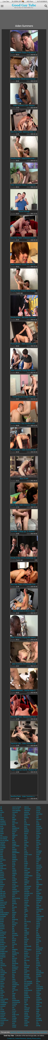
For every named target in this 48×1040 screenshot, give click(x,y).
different (14, 835)
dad (13, 817)
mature (26, 877)
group (14, 972)
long (25, 856)
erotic (14, 884)
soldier (38, 860)
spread (38, 875)
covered (2, 1013)
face (13, 896)
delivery (14, 830)
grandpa (15, 969)
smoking (39, 851)
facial (14, 900)
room (25, 1023)
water (38, 1004)
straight (38, 893)
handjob (14, 983)
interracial (27, 808)
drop (13, 863)
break (2, 935)
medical (26, 881)
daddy (14, 819)
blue (1, 909)
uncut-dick (39, 986)
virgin (38, 995)
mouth (26, 897)
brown (2, 944)
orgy (25, 930)
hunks (14, 1020)
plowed (26, 967)
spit (37, 872)
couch (2, 1009)
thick (37, 946)
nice (25, 907)
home (14, 998)
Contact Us (10, 1038)
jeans (26, 816)
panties (26, 939)
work (37, 1016)
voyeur (38, 997)
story (37, 891)
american (3, 824)
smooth (38, 853)
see (37, 816)
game (14, 951)
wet (37, 1008)
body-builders (4, 912)
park (25, 942)
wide (37, 1011)
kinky (25, 828)
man (25, 867)
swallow (38, 920)
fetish (14, 914)
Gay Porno (43, 1032)
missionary (27, 886)
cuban (2, 1023)
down (14, 854)
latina (26, 837)
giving (14, 961)
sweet (38, 925)
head (13, 993)
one (25, 923)
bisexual (3, 897)
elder (13, 875)
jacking (26, 812)
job (25, 821)
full (13, 946)
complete (3, 1004)
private (26, 988)
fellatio (14, 912)
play (25, 964)
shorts (38, 830)
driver (14, 861)
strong (38, 902)
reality (26, 1004)
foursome (15, 935)
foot (13, 931)
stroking (38, 900)
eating (14, 870)
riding (26, 1013)
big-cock (3, 893)
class (1, 981)
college (2, 1001)
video (38, 992)
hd (13, 991)
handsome (15, 984)
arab (1, 830)
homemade (15, 1000)
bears (2, 877)
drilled (14, 857)
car (1, 967)
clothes (2, 992)
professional (28, 990)
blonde (2, 905)
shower (38, 833)
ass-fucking (3, 837)
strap (37, 895)
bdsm (2, 872)
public (26, 994)
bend (1, 886)
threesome (39, 948)
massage (27, 872)
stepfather (39, 884)
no (25, 912)
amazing (3, 823)
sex (37, 821)
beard (2, 875)
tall (37, 930)
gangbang (15, 953)
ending (14, 879)
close (2, 990)
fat (13, 905)
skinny (38, 840)
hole (13, 997)
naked (26, 902)
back (1, 851)
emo (13, 877)
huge (13, 1013)
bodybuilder (4, 914)
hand (13, 981)
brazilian (3, 934)
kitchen (26, 831)
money (26, 890)
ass (1, 835)
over (25, 935)
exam (14, 887)
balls (1, 858)
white (38, 1009)
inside (14, 1027)
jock (25, 823)
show (38, 831)
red (25, 1006)
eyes (13, 894)
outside (26, 934)
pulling (26, 995)
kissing (26, 830)
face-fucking (16, 898)
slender (38, 844)
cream (2, 1016)
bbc (1, 870)
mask (26, 870)
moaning (27, 888)
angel (2, 828)
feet (13, 910)
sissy (37, 835)
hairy (13, 979)
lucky (25, 861)
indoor (14, 1025)
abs (1, 810)
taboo (38, 927)
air (1, 814)
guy (13, 974)
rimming (26, 1016)
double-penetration (15, 851)
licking (26, 845)
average (2, 847)
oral (25, 927)
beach (2, 874)
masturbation (28, 875)
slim (37, 845)
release (26, 1009)
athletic (2, 844)
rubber (38, 807)
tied (37, 957)
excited (14, 889)
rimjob (26, 1015)
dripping (14, 859)
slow (37, 847)
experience (15, 891)
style (37, 907)
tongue (38, 965)
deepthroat (15, 828)
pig (25, 962)
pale (25, 937)
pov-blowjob (28, 981)
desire (14, 831)
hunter (14, 1021)
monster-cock (28, 893)
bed (1, 881)
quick (26, 1001)
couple (2, 1011)
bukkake (3, 957)
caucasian (3, 972)
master (26, 874)
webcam (39, 1006)
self (37, 817)
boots (2, 920)
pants (26, 941)
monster (26, 891)
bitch (1, 898)
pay (25, 948)
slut (37, 849)
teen (37, 942)
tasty (37, 934)
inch (13, 1023)
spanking (39, 867)
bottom (2, 925)
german (14, 958)
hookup (14, 1004)
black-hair (3, 904)
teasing (38, 941)
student (38, 905)
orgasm (26, 928)
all (1, 816)
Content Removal (20, 1038)
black (2, 900)
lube (25, 860)
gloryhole (15, 963)
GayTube (20, 1032)
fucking (14, 944)
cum (1, 1025)
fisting (14, 924)
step (37, 883)
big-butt (2, 891)
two (37, 983)
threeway (39, 949)
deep (13, 826)
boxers (2, 928)
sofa (37, 856)
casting (2, 971)
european (15, 886)
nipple (26, 911)
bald (1, 856)
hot (13, 1007)
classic (2, 983)
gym (13, 976)
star (37, 881)
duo (13, 866)
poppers (26, 971)
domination (15, 845)
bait (1, 854)
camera (2, 964)
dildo (13, 837)
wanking (39, 999)
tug (37, 979)
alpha (2, 819)
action (2, 812)
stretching (39, 897)
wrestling (39, 1020)
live (25, 849)
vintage (38, 994)
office (26, 916)
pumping (27, 997)
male (25, 865)
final (13, 917)
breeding (3, 937)
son (37, 863)
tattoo (38, 935)
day (13, 824)
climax (2, 986)
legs (25, 844)
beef (1, 883)
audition (2, 845)
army (1, 831)
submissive (39, 909)
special (38, 868)
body (1, 911)
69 (1, 808)
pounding (27, 978)
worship (38, 1018)
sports (38, 874)
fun (13, 947)
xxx (37, 1022)
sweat (38, 923)
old (25, 920)
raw (25, 1002)
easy (13, 868)
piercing (26, 960)
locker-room (28, 854)
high (13, 995)
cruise (2, 1022)
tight (37, 958)
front (13, 942)
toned (38, 964)
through (38, 953)
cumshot (15, 812)
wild (37, 1013)
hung (13, 1016)
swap (38, 921)
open (25, 925)
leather (26, 842)
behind (2, 884)
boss (1, 923)
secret (38, 812)
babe (1, 849)
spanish (38, 865)
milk (25, 884)
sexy (37, 823)
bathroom (3, 868)
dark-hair (15, 823)
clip (1, 988)
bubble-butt (3, 951)
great (13, 970)
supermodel (40, 916)
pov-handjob (28, 983)
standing (39, 879)
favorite (14, 907)
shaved (38, 826)
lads (25, 835)
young (38, 1025)
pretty (26, 986)
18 (1, 807)
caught (2, 974)
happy (14, 986)
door (13, 847)
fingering (15, 919)
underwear (39, 988)
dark (13, 821)
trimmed (38, 976)
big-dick (2, 895)
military (26, 883)
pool (25, 969)
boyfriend (3, 932)
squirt (38, 877)
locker (26, 853)
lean (25, 840)
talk (37, 928)
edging (14, 873)
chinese (2, 978)
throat (38, 951)
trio (37, 978)
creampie (3, 1018)
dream (14, 856)
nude (25, 914)
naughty (26, 905)
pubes (26, 992)
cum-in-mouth (16, 807)
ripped (26, 1018)
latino (26, 838)
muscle (26, 900)
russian (38, 808)
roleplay (26, 1022)
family (14, 902)
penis (26, 951)
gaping (14, 954)
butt (1, 958)
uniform (38, 990)
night (25, 909)
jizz (25, 819)
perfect (26, 953)
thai (37, 944)
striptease (39, 898)
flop (13, 930)
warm (38, 1001)
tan (37, 932)
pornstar (26, 974)
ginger (14, 960)
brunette (2, 948)
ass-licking (3, 838)
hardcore (15, 990)
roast (25, 1020)
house (14, 1011)
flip (13, 928)
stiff (37, 888)
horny (14, 1006)
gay (13, 956)
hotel (13, 1009)
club (1, 994)
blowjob (2, 907)
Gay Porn (13, 1032)
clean (2, 985)
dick (13, 833)
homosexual (16, 1002)
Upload (29, 1038)
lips (25, 847)
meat (25, 879)
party (25, 944)
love (25, 858)
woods (38, 1015)
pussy (26, 999)
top (37, 967)
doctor (14, 842)
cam (1, 962)
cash (1, 969)
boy (1, 930)
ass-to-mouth (4, 840)
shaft (37, 824)
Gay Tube (36, 1032)
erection (14, 882)
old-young (27, 921)
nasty (26, 904)
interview (27, 810)
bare (1, 863)
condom (2, 1006)
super (38, 914)
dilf (13, 838)
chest (2, 976)
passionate (27, 946)
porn (25, 972)
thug (37, 955)
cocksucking (4, 999)
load (25, 851)
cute (13, 814)
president (27, 985)
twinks (38, 981)
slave (38, 842)
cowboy (2, 1015)
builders (2, 955)
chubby (2, 979)
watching (39, 1002)
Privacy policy (36, 1038)
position (26, 976)
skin (37, 838)
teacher (38, 937)
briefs (2, 939)
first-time (15, 923)
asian (2, 833)
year (37, 1023)
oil (25, 918)
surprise (38, 918)
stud (37, 904)
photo (26, 955)
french (14, 939)
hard (13, 988)
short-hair (39, 828)
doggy (14, 844)
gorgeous (15, 967)
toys (37, 969)
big (1, 890)
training (38, 971)
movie (26, 898)
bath (1, 867)
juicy (25, 826)
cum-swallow (16, 810)
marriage (27, 868)
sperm (38, 870)
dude (13, 865)
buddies (2, 953)
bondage (3, 916)
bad (1, 853)
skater (38, 837)
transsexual (40, 972)
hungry (14, 1018)
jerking (26, 817)
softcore (38, 858)
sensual (38, 819)
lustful (26, 863)
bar (1, 861)
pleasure (27, 965)
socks (38, 854)
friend (14, 940)
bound (2, 927)
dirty (13, 840)
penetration (27, 949)
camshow (3, 965)
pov (25, 979)
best (1, 888)
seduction (39, 814)
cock (1, 997)
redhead (27, 1008)
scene (38, 810)
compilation (4, 1002)
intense (26, 807)
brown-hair (3, 946)
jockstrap (27, 824)
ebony (14, 872)
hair (13, 977)
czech (14, 816)
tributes (38, 974)
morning (26, 895)
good (13, 965)
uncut (38, 985)
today (38, 962)
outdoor (26, 932)
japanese (27, 814)
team (37, 939)
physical (26, 957)
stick (37, 886)
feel (13, 909)
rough (26, 1025)
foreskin (14, 933)
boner (2, 918)
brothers (2, 942)
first (13, 921)
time (37, 960)
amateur (2, 821)
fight (13, 916)
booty (2, 921)
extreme (14, 893)
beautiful (3, 879)
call (1, 960)
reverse (26, 1011)
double (14, 849)
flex (13, 926)
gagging (14, 949)
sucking (38, 911)
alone (2, 817)
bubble (2, 949)
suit (37, 912)
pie (25, 958)
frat (13, 937)
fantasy (14, 903)
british (2, 941)
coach (2, 995)
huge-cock (15, 1014)
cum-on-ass (16, 808)
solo (37, 861)
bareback (3, 865)
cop (1, 1008)
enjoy (14, 880)
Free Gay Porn (28, 1032)
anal (1, 826)
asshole (2, 842)
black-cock (3, 902)
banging (2, 860)
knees (26, 833)
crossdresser (4, 1020)
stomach (39, 890)
